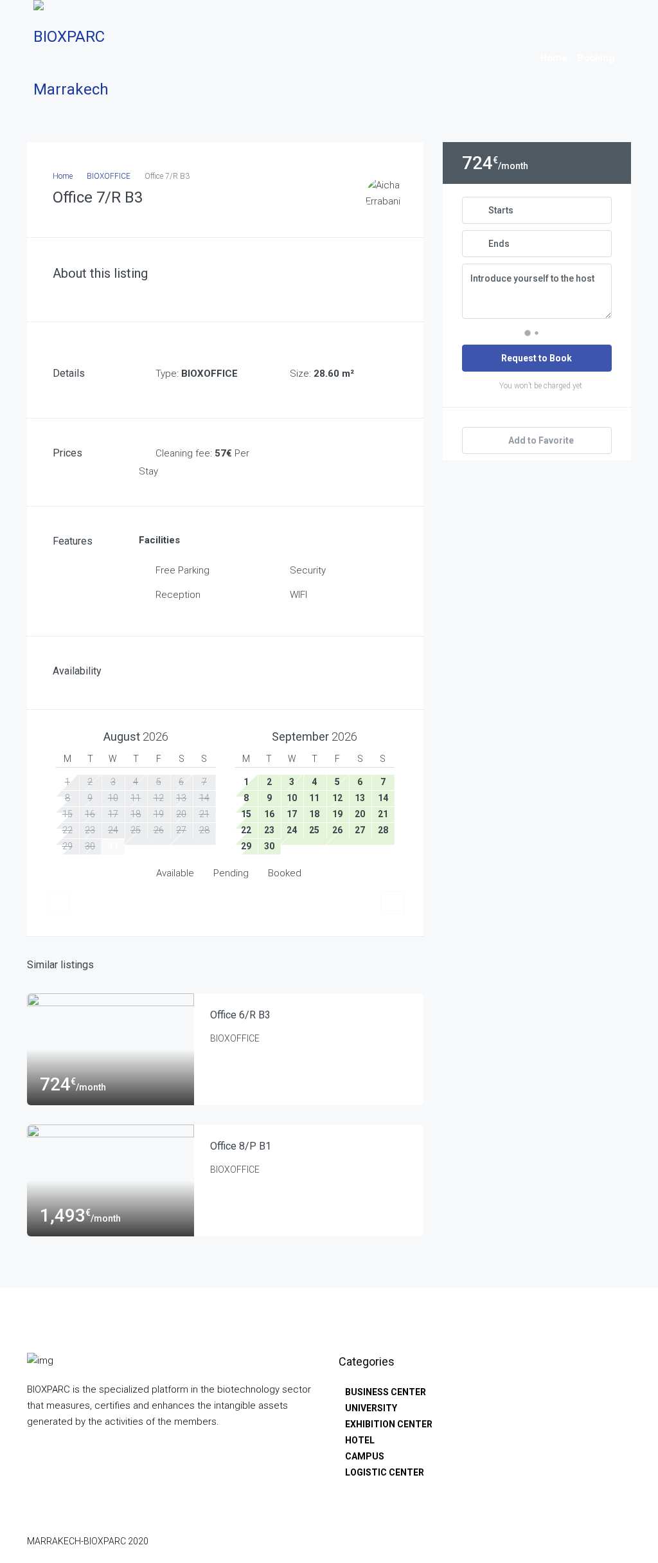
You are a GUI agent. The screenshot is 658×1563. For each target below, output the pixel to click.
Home (554, 58)
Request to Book (536, 358)
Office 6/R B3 (240, 1015)
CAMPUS (364, 1456)
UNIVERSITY (371, 1408)
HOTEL (360, 1440)
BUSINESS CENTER (385, 1392)
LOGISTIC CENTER (384, 1472)
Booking (596, 58)
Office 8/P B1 (240, 1146)
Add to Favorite (540, 440)
